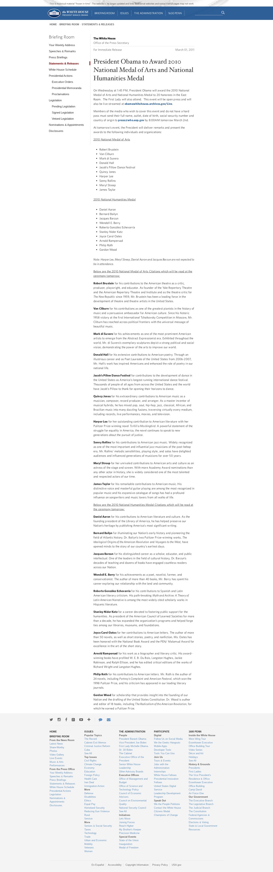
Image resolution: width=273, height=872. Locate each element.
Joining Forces (127, 822)
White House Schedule (63, 69)
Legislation (55, 100)
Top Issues (90, 757)
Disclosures (56, 130)
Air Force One (196, 793)
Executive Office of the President (131, 759)
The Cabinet (125, 753)
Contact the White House (167, 807)
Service (88, 818)
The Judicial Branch (199, 807)
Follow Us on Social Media (168, 738)
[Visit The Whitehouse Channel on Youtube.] (81, 720)
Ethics (87, 800)
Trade (87, 836)
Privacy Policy (160, 864)
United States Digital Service (165, 788)
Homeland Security (94, 807)
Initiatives (124, 815)
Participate (162, 731)
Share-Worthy (57, 747)
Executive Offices (129, 775)
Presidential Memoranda (66, 88)
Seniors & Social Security (98, 825)
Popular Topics (93, 735)
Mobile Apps (160, 746)
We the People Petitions (167, 804)
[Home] (67, 17)
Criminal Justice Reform (97, 746)
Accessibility (115, 864)
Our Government (198, 796)
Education (89, 771)
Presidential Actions (61, 75)
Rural (87, 815)
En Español (98, 864)
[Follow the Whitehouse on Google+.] (73, 720)
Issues (124, 13)
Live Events (56, 758)
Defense (88, 793)
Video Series (195, 749)
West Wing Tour (197, 738)
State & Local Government (203, 825)
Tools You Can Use (164, 753)
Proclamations (60, 94)
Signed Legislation (63, 112)
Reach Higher (126, 825)
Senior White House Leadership (129, 766)
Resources (194, 829)
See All (88, 753)
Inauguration (125, 844)
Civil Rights (90, 760)
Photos (53, 751)
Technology (90, 833)
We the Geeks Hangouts (167, 742)
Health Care (90, 778)
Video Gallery (57, 754)
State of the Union (129, 840)
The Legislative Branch (201, 804)
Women (88, 851)
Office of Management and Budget (133, 780)
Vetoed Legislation (63, 118)
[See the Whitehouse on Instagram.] (59, 720)
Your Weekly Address (62, 45)
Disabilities (90, 796)
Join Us (158, 757)
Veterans (89, 847)
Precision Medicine (129, 833)
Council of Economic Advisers (130, 795)
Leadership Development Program (167, 795)
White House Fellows (165, 775)
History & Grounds (199, 764)
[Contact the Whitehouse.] (98, 720)
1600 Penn (175, 13)
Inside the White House (202, 735)
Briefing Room (105, 13)
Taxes (87, 829)
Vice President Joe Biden (132, 742)
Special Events (127, 836)
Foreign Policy (92, 775)
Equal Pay (89, 804)
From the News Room (62, 740)
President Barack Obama (132, 738)
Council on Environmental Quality (133, 802)
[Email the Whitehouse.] (108, 720)
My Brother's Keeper (130, 829)
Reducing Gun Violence (97, 811)
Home (53, 24)
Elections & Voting (199, 822)
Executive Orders (62, 81)
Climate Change (92, 764)
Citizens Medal (162, 811)
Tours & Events (162, 760)
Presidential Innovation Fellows (166, 780)
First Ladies (195, 771)
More (87, 789)
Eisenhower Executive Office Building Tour (201, 744)
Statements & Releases (98, 24)
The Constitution (197, 811)
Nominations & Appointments (66, 124)
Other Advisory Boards (131, 771)
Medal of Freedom (129, 847)
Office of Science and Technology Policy (130, 788)
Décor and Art (196, 753)
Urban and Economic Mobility (95, 842)
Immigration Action (94, 786)
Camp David (195, 789)
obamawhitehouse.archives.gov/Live (148, 103)
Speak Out (160, 800)
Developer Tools (162, 749)
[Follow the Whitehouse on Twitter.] (51, 720)
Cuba (87, 749)
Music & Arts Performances (57, 764)
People (123, 735)
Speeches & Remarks (62, 51)
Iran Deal (89, 782)
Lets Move (124, 818)
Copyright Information (137, 864)
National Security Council (132, 807)
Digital (157, 735)
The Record (90, 738)
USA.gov (176, 864)
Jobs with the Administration (161, 766)
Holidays (193, 757)
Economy (89, 767)
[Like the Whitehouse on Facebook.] (66, 720)
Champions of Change (166, 815)
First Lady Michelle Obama (133, 746)
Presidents (194, 767)
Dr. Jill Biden (126, 749)
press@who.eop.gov (131, 120)
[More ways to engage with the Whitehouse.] (88, 720)
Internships (160, 771)
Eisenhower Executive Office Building (201, 784)
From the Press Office (62, 769)
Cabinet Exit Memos (95, 742)
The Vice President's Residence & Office (200, 777)
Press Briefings (58, 57)
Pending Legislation (63, 106)
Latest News (56, 743)
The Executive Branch (201, 800)
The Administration (148, 13)
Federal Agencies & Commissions (199, 817)
